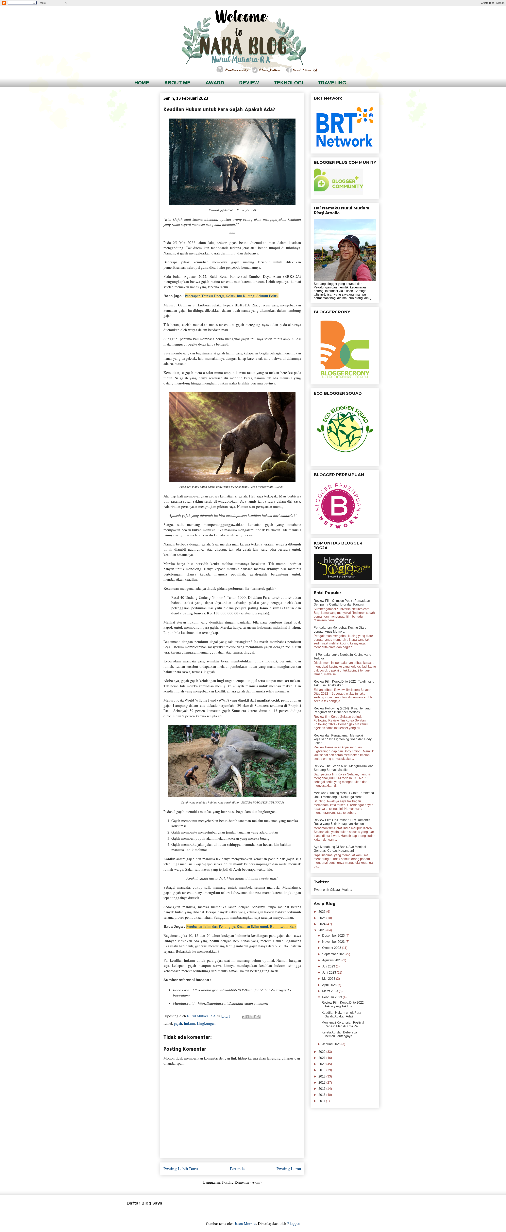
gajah (178, 1023)
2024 (322, 924)
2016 (322, 1088)
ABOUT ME (177, 82)
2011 (322, 1101)
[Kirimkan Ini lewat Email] (244, 1017)
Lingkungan (206, 1023)
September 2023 (334, 954)
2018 (322, 1076)
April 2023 (329, 985)
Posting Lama (289, 1169)
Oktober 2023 (332, 947)
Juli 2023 (329, 966)
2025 (322, 918)
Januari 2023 (331, 1044)
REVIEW (249, 82)
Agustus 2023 (332, 960)
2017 (322, 1082)
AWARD (215, 82)
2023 (322, 930)
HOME (141, 82)
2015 (322, 1094)
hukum (189, 1023)
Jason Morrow (245, 1223)
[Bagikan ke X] (251, 1017)
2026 (322, 911)
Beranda (237, 1169)
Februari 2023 (332, 997)
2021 (322, 1058)
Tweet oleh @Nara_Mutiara (333, 889)
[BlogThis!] (247, 1017)
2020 (322, 1064)
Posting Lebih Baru (180, 1169)
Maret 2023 (330, 991)
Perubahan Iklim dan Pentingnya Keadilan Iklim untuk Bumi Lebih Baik (241, 926)
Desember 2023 (334, 935)
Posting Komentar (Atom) (241, 1182)
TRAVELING (332, 82)
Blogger (293, 1223)
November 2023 (334, 941)
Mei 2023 (329, 978)
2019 (322, 1070)
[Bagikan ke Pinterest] (259, 1017)
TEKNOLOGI (288, 82)
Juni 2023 (329, 972)
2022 (322, 1051)
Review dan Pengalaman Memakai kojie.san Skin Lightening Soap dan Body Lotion (343, 739)
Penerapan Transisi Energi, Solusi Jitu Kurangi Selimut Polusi (231, 295)
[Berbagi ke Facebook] (255, 1017)
